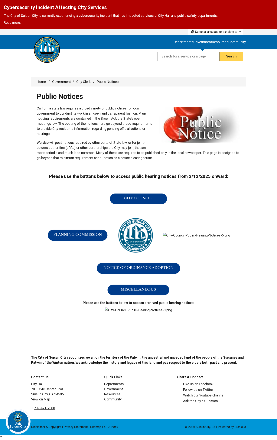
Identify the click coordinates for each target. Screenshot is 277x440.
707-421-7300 (44, 408)
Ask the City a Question (200, 401)
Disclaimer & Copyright (46, 427)
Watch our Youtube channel (203, 395)
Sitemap (95, 427)
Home (41, 82)
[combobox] (215, 32)
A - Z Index (111, 427)
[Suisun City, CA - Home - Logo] (47, 50)
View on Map (40, 399)
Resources (220, 42)
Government (202, 42)
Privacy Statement (76, 427)
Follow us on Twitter (198, 390)
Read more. (12, 22)
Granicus (240, 427)
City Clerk (83, 82)
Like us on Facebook (198, 384)
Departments (114, 384)
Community (237, 42)
